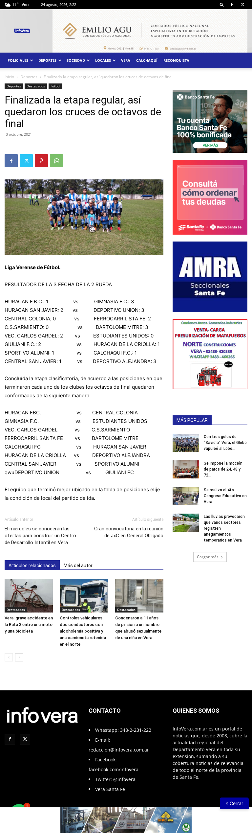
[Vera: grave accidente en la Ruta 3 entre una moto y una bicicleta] (29, 595)
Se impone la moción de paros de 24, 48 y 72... (223, 469)
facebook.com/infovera (113, 769)
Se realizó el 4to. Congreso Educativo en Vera (225, 496)
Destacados (36, 86)
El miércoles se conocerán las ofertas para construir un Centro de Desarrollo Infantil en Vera (40, 535)
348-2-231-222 (135, 730)
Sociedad (76, 60)
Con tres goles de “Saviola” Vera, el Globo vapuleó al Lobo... (225, 442)
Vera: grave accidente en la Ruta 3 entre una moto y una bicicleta (29, 624)
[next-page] (19, 657)
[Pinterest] (41, 160)
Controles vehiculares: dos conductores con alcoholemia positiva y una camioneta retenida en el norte (83, 631)
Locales (103, 60)
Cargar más (208, 557)
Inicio (9, 77)
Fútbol (55, 86)
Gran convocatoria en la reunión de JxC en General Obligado (128, 532)
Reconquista (176, 60)
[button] (222, 4)
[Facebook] (232, 4)
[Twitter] (242, 4)
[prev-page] (9, 657)
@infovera (124, 779)
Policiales (18, 60)
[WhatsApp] (56, 160)
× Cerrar (234, 803)
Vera (125, 60)
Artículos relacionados (32, 565)
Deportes (47, 60)
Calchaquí (147, 60)
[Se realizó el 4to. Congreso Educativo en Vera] (186, 496)
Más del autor (78, 565)
